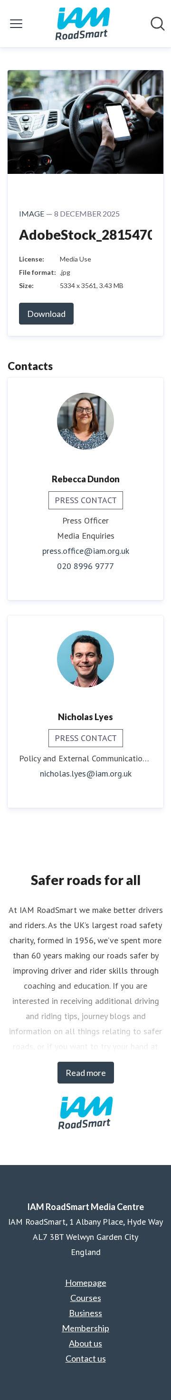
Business (85, 1313)
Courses (85, 1297)
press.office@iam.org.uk (85, 550)
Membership (85, 1328)
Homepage (85, 1282)
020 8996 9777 (85, 565)
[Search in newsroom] (157, 23)
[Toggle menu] (16, 24)
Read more (86, 1072)
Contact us (86, 1358)
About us (85, 1343)
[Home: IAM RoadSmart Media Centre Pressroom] (83, 24)
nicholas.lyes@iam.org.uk (86, 773)
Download (46, 313)
